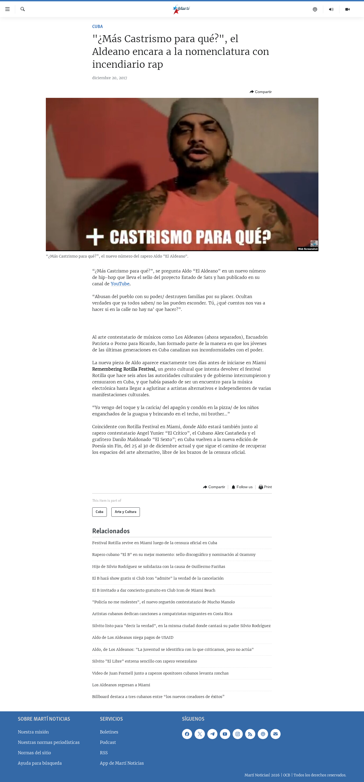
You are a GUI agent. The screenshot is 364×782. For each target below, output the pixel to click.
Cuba (97, 27)
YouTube (120, 283)
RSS (104, 752)
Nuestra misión (33, 732)
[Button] (261, 92)
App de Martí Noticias (122, 763)
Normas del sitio (34, 752)
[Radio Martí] (331, 9)
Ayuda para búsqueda (40, 763)
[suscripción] (275, 734)
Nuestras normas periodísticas (49, 742)
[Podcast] (315, 9)
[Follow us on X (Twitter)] (200, 734)
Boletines (109, 732)
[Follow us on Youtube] (225, 734)
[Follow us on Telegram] (212, 734)
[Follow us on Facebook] (187, 734)
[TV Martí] (347, 9)
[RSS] (250, 734)
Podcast (108, 742)
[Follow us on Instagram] (238, 734)
